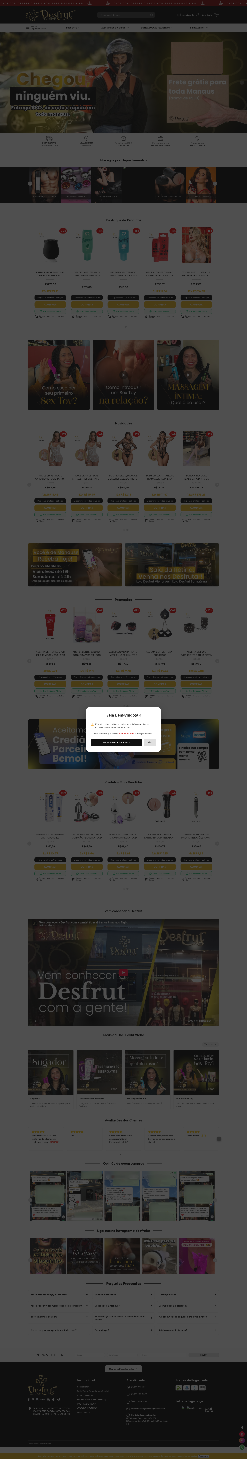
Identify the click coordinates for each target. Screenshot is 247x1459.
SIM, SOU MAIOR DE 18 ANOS (116, 742)
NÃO (150, 742)
